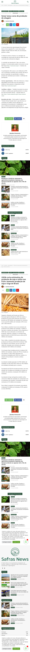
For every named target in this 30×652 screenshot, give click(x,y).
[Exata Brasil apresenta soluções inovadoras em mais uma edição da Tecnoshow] (5, 593)
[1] (26, 649)
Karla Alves (3, 184)
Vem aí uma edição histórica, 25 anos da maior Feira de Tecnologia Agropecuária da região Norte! (19, 584)
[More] (23, 118)
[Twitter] (14, 24)
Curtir (27, 149)
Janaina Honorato (10, 21)
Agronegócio (10, 5)
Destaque (22, 11)
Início (2, 5)
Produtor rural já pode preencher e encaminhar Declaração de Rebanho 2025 (19, 188)
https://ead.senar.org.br (13, 65)
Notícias (5, 5)
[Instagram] (4, 568)
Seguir (27, 153)
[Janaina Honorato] (2, 21)
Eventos (12, 587)
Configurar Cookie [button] (7, 648)
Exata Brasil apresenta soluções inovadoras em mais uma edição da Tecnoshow (19, 592)
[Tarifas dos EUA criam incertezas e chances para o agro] (5, 252)
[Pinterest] (17, 24)
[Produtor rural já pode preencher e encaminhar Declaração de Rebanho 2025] (5, 189)
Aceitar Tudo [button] (16, 648)
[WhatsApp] (7, 24)
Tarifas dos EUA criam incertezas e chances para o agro (19, 252)
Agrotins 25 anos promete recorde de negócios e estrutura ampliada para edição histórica (19, 576)
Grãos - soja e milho (13, 11)
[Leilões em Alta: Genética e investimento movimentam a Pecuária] (5, 205)
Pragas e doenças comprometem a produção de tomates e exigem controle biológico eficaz (19, 196)
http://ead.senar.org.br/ (11, 85)
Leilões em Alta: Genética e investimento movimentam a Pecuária (18, 204)
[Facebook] (10, 24)
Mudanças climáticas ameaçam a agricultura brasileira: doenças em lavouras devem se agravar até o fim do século (13, 181)
